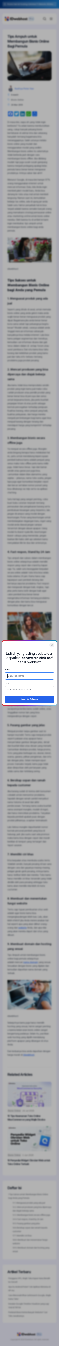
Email (7, 683)
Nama (7, 669)
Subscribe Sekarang (29, 699)
